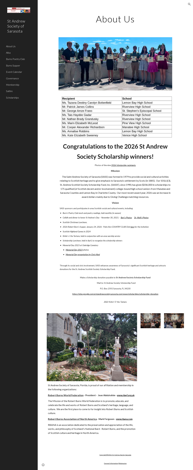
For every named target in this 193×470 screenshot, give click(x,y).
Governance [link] (12, 78)
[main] (115, 19)
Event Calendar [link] (14, 71)
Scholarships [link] (12, 97)
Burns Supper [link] (13, 65)
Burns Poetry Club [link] (15, 59)
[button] (189, 4)
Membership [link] (12, 84)
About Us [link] (11, 46)
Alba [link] (8, 52)
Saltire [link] (9, 91)
